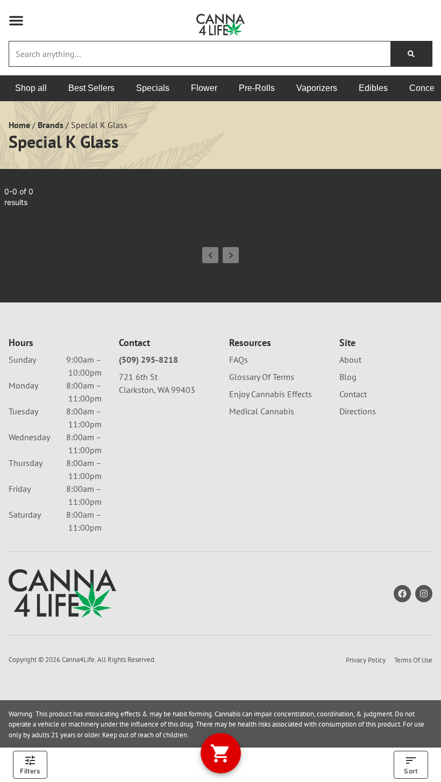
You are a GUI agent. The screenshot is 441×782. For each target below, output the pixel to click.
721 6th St (138, 376)
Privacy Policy (366, 660)
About (350, 359)
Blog (348, 376)
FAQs (238, 359)
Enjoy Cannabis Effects (270, 394)
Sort (410, 771)
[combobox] (199, 53)
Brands (50, 124)
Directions (357, 411)
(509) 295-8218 (148, 359)
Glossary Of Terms (261, 376)
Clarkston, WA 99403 (157, 389)
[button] (16, 20)
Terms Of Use (413, 660)
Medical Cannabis (261, 411)
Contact (353, 394)
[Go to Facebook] (402, 593)
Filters (30, 771)
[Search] (411, 53)
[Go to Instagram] (423, 593)
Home (19, 124)
